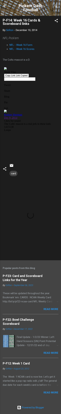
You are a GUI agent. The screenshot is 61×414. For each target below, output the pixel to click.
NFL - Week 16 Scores (21, 49)
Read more (51, 309)
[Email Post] (11, 166)
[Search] (56, 7)
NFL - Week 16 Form (20, 44)
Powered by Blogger (32, 407)
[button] (56, 21)
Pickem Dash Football (30, 7)
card (13, 173)
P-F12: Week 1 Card (16, 363)
